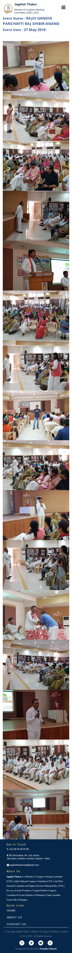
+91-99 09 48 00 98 (18, 849)
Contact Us (16, 924)
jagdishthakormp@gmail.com (24, 865)
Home (11, 910)
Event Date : (24, 29)
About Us (14, 917)
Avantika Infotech (48, 948)
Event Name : (31, 21)
